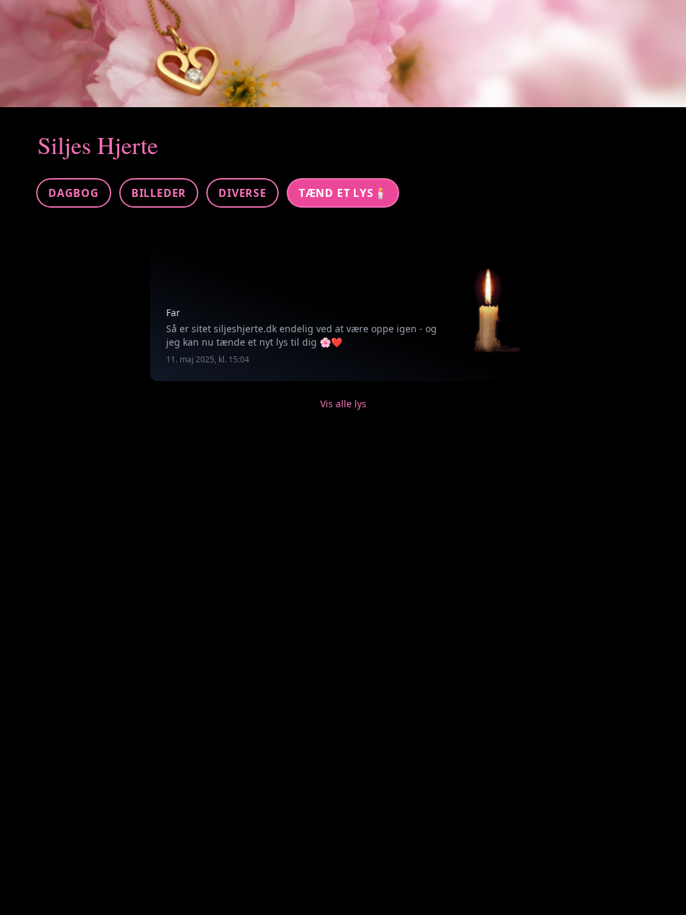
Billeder (158, 193)
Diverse (242, 193)
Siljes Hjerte (98, 145)
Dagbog (73, 193)
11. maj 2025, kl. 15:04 (207, 359)
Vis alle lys (343, 403)
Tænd (343, 193)
